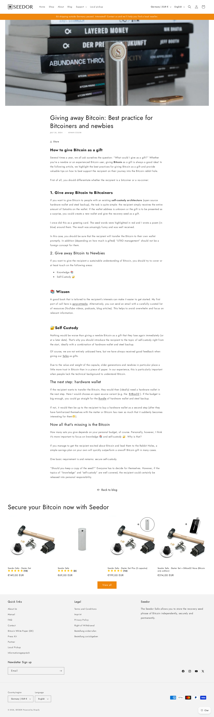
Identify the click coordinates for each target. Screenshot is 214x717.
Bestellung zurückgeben (86, 636)
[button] (81, 6)
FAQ (10, 619)
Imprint (77, 614)
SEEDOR (19, 710)
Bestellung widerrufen (85, 630)
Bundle (102, 398)
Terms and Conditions (85, 608)
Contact (12, 625)
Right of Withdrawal (84, 625)
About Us (12, 608)
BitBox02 (134, 394)
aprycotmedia (80, 304)
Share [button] (56, 141)
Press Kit (12, 636)
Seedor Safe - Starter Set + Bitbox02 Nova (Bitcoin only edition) (181, 569)
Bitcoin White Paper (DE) (20, 630)
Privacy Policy (81, 619)
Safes (66, 356)
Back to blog (109, 490)
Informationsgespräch (19, 653)
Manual (11, 614)
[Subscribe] (60, 671)
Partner (11, 641)
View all (107, 585)
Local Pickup (14, 647)
